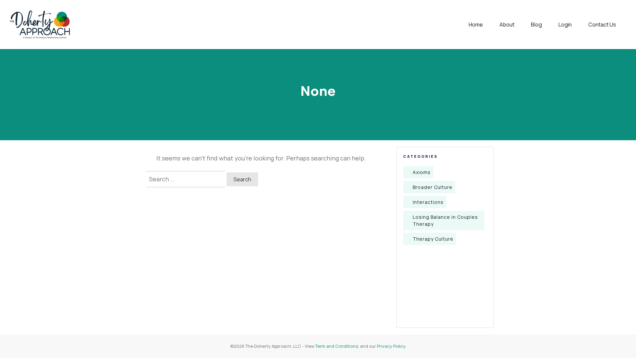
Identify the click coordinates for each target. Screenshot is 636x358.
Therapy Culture (433, 239)
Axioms (422, 172)
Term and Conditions (336, 346)
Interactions (428, 202)
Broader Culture (432, 187)
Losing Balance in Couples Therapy (445, 220)
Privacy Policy (391, 346)
